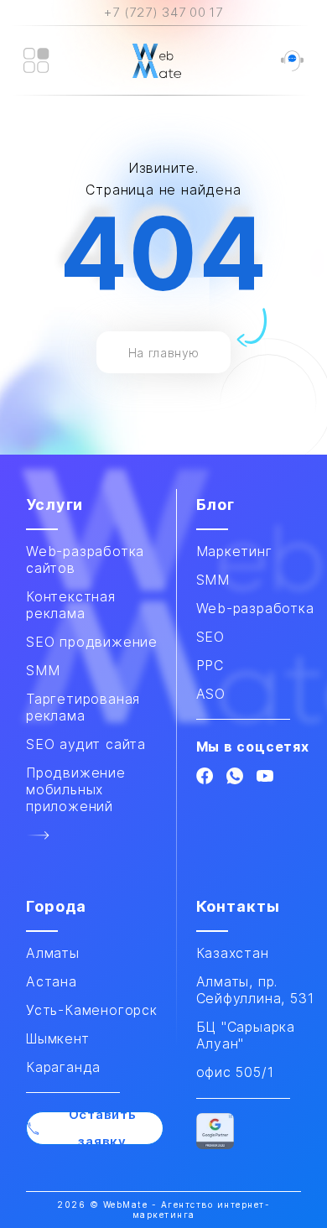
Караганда (63, 1067)
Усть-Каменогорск (92, 1010)
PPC (210, 665)
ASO (211, 693)
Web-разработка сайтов (85, 559)
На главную (164, 353)
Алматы (53, 952)
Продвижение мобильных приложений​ (76, 789)
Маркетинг (234, 551)
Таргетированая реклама (83, 707)
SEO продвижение (92, 641)
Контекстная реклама (71, 605)
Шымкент (58, 1038)
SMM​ (43, 670)
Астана (51, 981)
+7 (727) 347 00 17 (163, 12)
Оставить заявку (103, 1128)
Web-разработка (255, 608)
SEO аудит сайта (86, 744)
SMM (213, 579)
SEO (210, 636)
